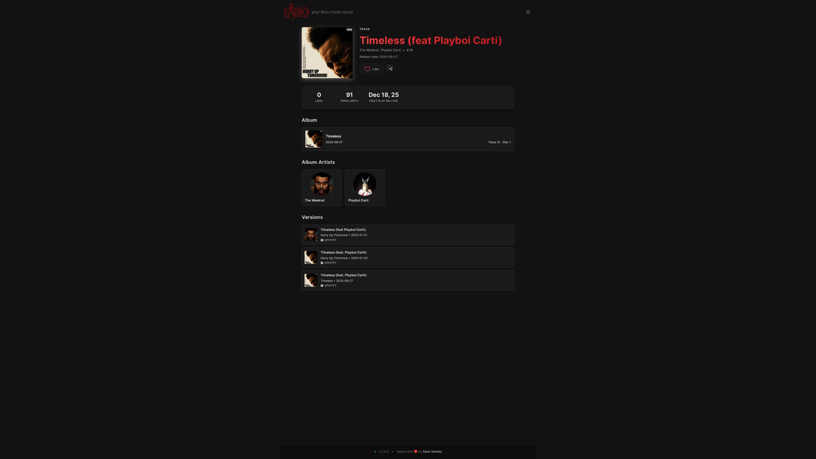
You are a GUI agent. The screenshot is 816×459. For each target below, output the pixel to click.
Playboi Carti (391, 50)
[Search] (528, 12)
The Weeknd (369, 50)
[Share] (390, 69)
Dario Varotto (432, 451)
